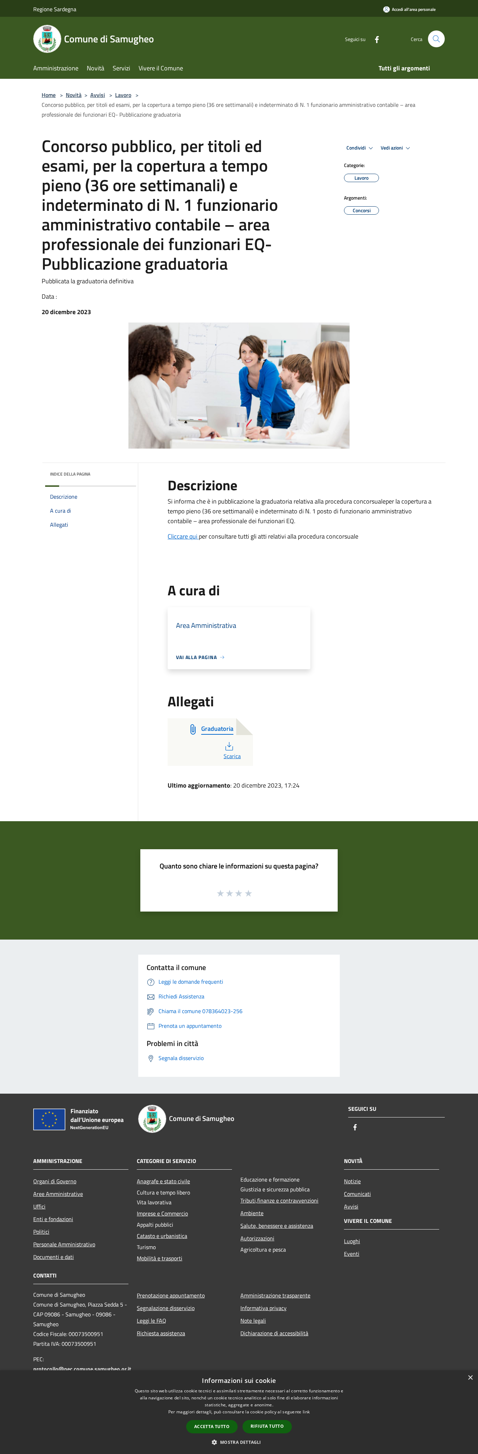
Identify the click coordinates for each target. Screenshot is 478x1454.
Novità (74, 95)
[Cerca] (436, 38)
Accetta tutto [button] (212, 1426)
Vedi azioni (392, 148)
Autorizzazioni (257, 1238)
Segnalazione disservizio (166, 1308)
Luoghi (352, 1241)
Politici (41, 1231)
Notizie (352, 1181)
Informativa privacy (263, 1308)
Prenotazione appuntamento (171, 1295)
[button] (239, 1442)
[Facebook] (374, 38)
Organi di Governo (54, 1181)
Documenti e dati (53, 1257)
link (306, 1412)
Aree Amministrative (58, 1194)
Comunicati (357, 1194)
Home (49, 95)
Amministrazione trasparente (275, 1295)
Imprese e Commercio (162, 1213)
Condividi (356, 148)
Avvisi (97, 95)
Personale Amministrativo (64, 1244)
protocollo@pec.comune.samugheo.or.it (82, 1369)
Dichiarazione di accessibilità (274, 1333)
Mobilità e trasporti (159, 1258)
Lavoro (123, 95)
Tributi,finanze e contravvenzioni (279, 1200)
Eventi (351, 1253)
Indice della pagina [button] (70, 474)
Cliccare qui (183, 536)
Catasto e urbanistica (162, 1236)
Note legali (253, 1320)
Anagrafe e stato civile (163, 1181)
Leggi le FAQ (151, 1320)
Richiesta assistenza (161, 1333)
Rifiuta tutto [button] (267, 1426)
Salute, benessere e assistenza (276, 1225)
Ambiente (251, 1213)
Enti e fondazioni (53, 1219)
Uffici (39, 1206)
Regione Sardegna (54, 9)
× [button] (470, 1377)
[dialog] (239, 1412)
